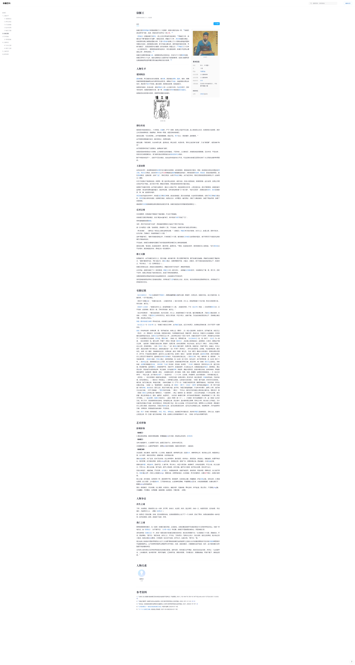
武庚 (164, 173)
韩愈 (137, 321)
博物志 (140, 36)
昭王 (210, 196)
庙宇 (206, 473)
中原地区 (165, 41)
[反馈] (351, 661)
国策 (176, 385)
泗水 (213, 190)
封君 (177, 217)
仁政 (151, 55)
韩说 (143, 362)
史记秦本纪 (193, 338)
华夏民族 (202, 71)
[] (176, 295)
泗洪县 (172, 154)
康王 (164, 196)
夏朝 (138, 79)
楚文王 (153, 315)
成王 (160, 196)
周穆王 (148, 30)
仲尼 (160, 412)
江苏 (172, 279)
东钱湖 (211, 541)
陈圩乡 (177, 154)
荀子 (176, 136)
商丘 (154, 367)
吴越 (209, 461)
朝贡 (183, 55)
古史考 (150, 325)
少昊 (168, 33)
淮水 (188, 453)
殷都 (139, 175)
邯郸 (174, 369)
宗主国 (144, 204)
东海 (201, 479)
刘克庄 (189, 436)
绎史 (160, 346)
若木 (148, 84)
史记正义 (141, 325)
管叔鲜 (196, 173)
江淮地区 (187, 237)
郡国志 (147, 529)
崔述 (138, 330)
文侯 (165, 364)
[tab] (137, 24)
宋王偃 (165, 356)
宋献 (144, 387)
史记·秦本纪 (142, 295)
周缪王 (162, 295)
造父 (165, 261)
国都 (165, 90)
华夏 (144, 464)
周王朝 (178, 39)
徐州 (157, 481)
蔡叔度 (202, 173)
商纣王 (158, 173)
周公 (164, 412)
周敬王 (160, 87)
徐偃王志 (149, 533)
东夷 (163, 79)
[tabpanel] (178, 292)
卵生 (154, 36)
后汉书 (195, 307)
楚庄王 (213, 307)
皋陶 (174, 79)
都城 (149, 221)
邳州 (172, 90)
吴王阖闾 (188, 270)
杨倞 (148, 387)
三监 (157, 175)
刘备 (204, 377)
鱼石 (206, 367)
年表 (190, 364)
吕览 (188, 385)
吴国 (180, 87)
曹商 (161, 390)
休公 (209, 364)
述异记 (159, 511)
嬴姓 (178, 79)
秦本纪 (179, 341)
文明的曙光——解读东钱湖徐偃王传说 (150, 606)
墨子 (182, 385)
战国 (142, 364)
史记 (212, 338)
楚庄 (164, 338)
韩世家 (160, 364)
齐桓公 (158, 359)
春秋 (164, 406)
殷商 (173, 173)
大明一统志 (166, 529)
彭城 (153, 364)
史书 (163, 470)
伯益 (174, 81)
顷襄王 (156, 398)
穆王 (215, 196)
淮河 (209, 190)
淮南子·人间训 (142, 307)
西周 (201, 80)
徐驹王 (202, 94)
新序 (194, 385)
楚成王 (149, 359)
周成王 (177, 175)
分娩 (161, 130)
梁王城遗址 (182, 90)
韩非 (156, 338)
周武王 (143, 173)
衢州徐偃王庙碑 (146, 321)
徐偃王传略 (147, 609)
